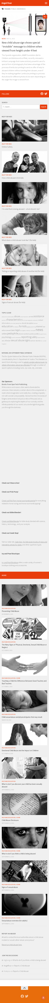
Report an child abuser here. (12, 945)
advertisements (24, 317)
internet (39, 326)
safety (34, 337)
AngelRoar (8, 966)
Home (18, 678)
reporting (26, 337)
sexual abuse (17, 340)
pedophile (12, 333)
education (7, 326)
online (4, 333)
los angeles (23, 330)
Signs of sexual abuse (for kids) (13, 302)
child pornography (28, 320)
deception (30, 323)
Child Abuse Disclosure (10, 820)
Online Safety (7, 146)
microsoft (33, 330)
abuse (17, 316)
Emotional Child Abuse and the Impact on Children (20, 750)
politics (37, 334)
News (4, 39)
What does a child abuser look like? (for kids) (19, 240)
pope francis (43, 334)
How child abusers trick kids (12, 177)
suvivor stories (35, 341)
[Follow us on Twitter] (45, 93)
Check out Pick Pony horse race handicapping (18, 501)
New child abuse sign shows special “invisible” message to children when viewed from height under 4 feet (22, 46)
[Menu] (46, 3)
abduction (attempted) (8, 317)
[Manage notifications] (43, 998)
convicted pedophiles (15, 323)
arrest (31, 316)
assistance (38, 316)
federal (17, 327)
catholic (4, 320)
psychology (7, 337)
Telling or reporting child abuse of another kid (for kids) (23, 271)
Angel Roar (7, 3)
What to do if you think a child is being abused (19, 854)
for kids (23, 326)
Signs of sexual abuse (10, 887)
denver (36, 323)
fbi (14, 327)
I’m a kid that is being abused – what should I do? (21, 209)
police (32, 334)
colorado (35, 320)
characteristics (14, 319)
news (39, 329)
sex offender (6, 341)
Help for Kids (7, 144)
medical (28, 330)
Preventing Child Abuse (10, 611)
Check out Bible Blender (10, 521)
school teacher (41, 337)
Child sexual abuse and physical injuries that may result (22, 717)
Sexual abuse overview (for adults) (14, 920)
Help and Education (8, 608)
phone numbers (24, 334)
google (28, 327)
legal (17, 330)
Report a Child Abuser (22, 966)
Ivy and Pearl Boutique (10, 562)
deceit (24, 323)
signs (27, 340)
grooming (33, 327)
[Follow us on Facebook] (42, 93)
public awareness (16, 337)
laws (13, 330)
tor (41, 341)
